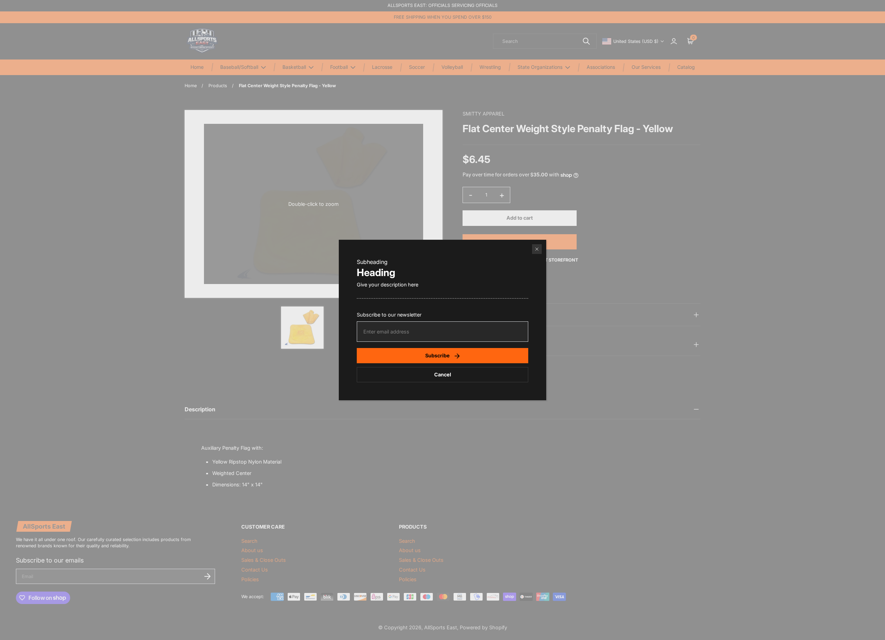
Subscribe (437, 355)
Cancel (442, 374)
